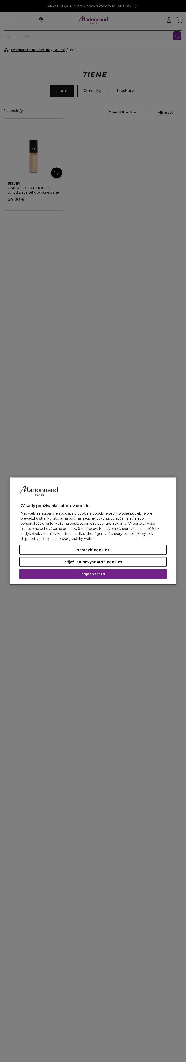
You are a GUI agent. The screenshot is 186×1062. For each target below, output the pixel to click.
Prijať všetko (93, 574)
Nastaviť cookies (93, 550)
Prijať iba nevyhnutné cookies (93, 562)
